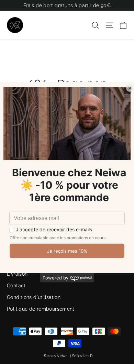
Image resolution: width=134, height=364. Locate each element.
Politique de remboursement (41, 309)
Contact (16, 285)
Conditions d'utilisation (33, 297)
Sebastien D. (82, 356)
